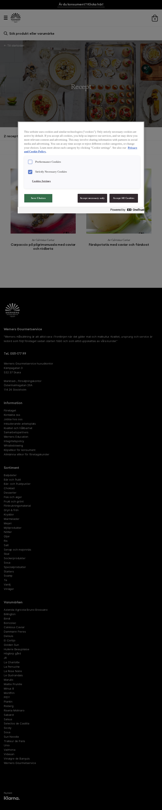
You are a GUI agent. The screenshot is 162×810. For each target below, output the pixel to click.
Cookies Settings (41, 181)
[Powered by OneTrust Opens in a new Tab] (126, 210)
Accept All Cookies (123, 198)
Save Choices (38, 198)
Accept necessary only (92, 198)
